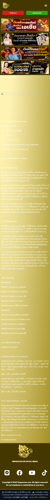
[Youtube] (32, 472)
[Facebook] (19, 472)
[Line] (7, 472)
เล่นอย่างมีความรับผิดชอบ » (38, 497)
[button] (46, 5)
